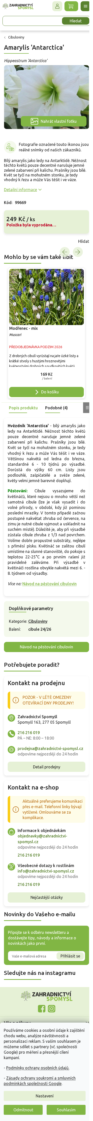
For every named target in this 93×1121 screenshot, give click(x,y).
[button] (46, 375)
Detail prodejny (46, 767)
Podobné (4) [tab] (56, 408)
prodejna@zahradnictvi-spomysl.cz (50, 748)
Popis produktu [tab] (23, 408)
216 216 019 (29, 732)
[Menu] (86, 6)
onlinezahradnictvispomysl (41, 1008)
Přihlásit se (70, 956)
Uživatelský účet (57, 6)
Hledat (76, 21)
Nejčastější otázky (47, 897)
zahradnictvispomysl (51, 1008)
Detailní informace (20, 189)
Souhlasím (66, 1110)
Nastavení (45, 1096)
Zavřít (15, 241)
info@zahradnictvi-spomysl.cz (46, 871)
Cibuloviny (37, 621)
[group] (46, 333)
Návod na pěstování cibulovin (49, 583)
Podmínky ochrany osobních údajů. (37, 1068)
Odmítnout (23, 1110)
